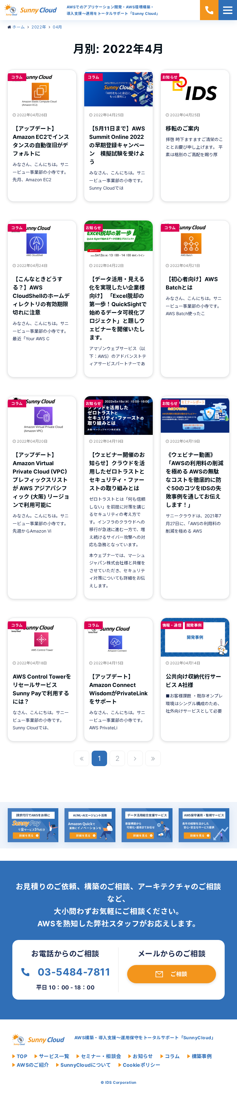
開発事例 (194, 625)
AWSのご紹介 (33, 1065)
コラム (17, 77)
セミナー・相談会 (101, 1056)
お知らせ (170, 77)
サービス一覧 (54, 1056)
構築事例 (202, 1056)
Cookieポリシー (141, 1065)
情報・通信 (171, 625)
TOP (22, 1056)
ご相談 (178, 974)
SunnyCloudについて (85, 1065)
